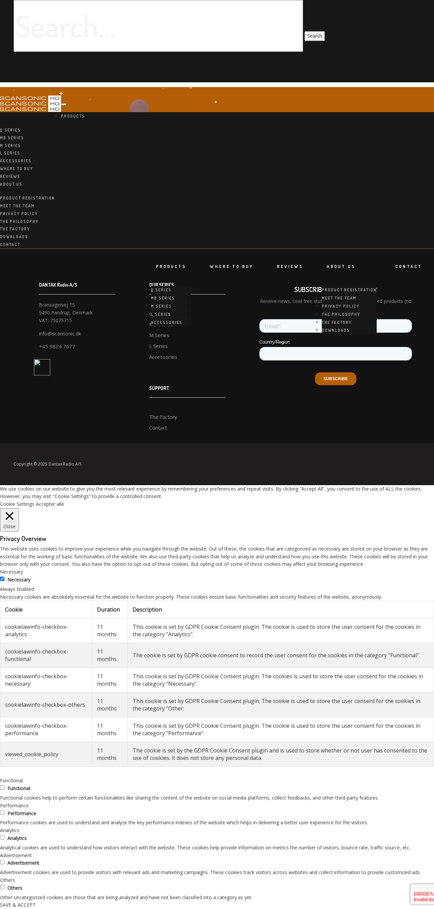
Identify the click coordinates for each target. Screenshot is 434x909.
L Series (10, 153)
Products (73, 116)
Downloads (14, 236)
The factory (15, 228)
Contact (10, 244)
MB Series (12, 137)
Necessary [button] (11, 572)
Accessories (16, 160)
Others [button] (7, 880)
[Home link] (30, 104)
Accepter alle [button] (50, 504)
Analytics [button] (9, 830)
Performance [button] (14, 805)
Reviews (10, 176)
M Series (10, 145)
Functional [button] (11, 780)
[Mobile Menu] (63, 104)
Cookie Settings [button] (17, 504)
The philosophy (19, 221)
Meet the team (17, 205)
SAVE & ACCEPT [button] (18, 905)
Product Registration (27, 198)
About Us (11, 184)
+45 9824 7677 (57, 346)
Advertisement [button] (16, 855)
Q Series (10, 129)
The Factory (163, 416)
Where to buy (16, 168)
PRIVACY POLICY (19, 213)
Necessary (19, 579)
